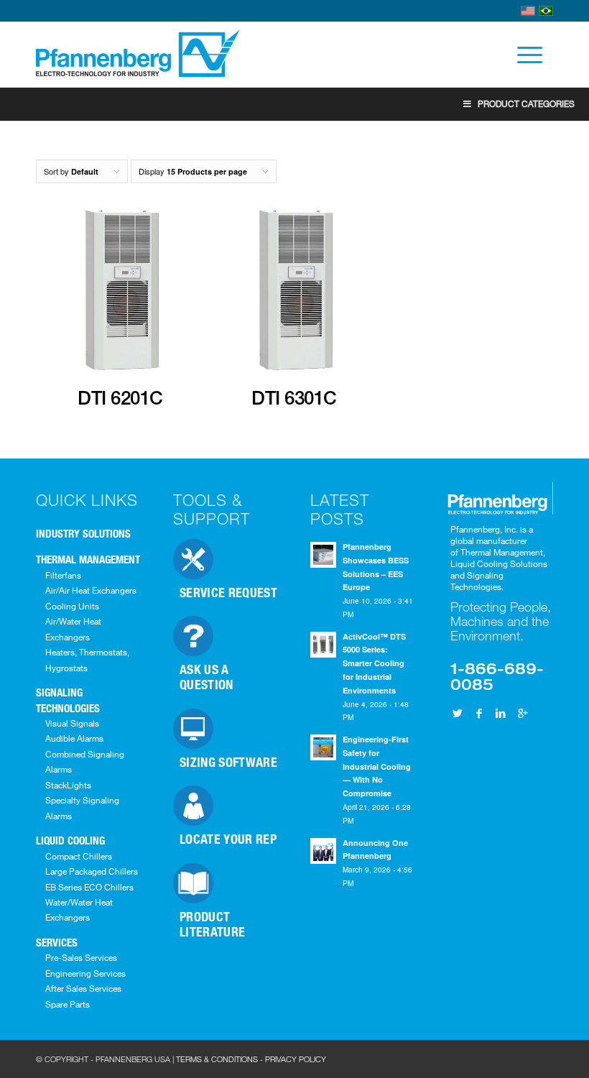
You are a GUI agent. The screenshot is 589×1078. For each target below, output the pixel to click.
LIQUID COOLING (70, 840)
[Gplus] (522, 713)
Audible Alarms (74, 738)
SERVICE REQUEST (228, 592)
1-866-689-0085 (497, 675)
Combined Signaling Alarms (84, 761)
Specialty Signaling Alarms (82, 807)
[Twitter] (457, 713)
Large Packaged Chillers (91, 871)
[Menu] (522, 54)
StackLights (68, 785)
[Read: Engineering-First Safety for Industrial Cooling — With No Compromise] (323, 747)
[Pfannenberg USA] (139, 54)
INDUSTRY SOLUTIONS (83, 533)
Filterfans (63, 575)
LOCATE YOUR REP (228, 839)
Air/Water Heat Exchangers (73, 628)
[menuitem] (522, 54)
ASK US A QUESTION (206, 676)
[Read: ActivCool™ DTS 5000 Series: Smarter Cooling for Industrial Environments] (323, 645)
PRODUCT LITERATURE (213, 923)
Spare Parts (67, 1004)
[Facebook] (479, 713)
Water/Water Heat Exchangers (79, 909)
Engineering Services (85, 973)
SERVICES (57, 942)
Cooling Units (72, 606)
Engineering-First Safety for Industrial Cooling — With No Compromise (377, 766)
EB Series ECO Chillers (89, 887)
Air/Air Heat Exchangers (90, 590)
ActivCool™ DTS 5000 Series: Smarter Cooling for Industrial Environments (374, 663)
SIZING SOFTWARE (228, 762)
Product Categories (526, 103)
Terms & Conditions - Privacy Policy (251, 1059)
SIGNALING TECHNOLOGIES (68, 700)
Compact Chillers (78, 856)
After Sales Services (83, 988)
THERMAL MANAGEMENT (88, 559)
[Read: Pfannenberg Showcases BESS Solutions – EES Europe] (323, 555)
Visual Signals (72, 723)
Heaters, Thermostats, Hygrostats (87, 659)
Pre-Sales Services (81, 957)
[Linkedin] (500, 713)
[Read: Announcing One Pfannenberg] (323, 851)
